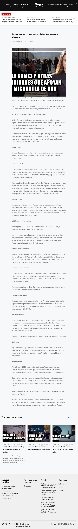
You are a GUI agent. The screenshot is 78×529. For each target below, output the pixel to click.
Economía (51, 4)
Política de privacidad (22, 524)
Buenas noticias (68, 4)
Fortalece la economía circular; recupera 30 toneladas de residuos (48, 485)
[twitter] (6, 524)
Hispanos (9, 4)
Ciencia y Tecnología (17, 7)
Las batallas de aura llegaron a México (48, 498)
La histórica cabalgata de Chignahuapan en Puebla (48, 492)
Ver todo (70, 418)
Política (25, 4)
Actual (63, 7)
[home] (39, 5)
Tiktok (60, 490)
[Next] (74, 20)
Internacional (18, 4)
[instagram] (3, 524)
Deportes (58, 4)
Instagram (61, 484)
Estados (68, 7)
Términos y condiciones (23, 526)
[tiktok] (9, 524)
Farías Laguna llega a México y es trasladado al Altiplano (48, 511)
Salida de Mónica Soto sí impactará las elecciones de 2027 (48, 504)
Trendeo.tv (27, 486)
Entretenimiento (55, 7)
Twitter (60, 487)
